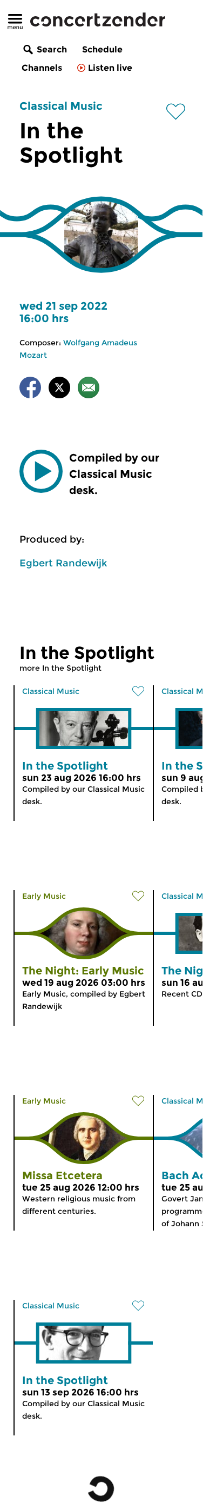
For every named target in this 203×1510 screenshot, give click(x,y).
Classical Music (61, 105)
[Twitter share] (59, 389)
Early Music (44, 896)
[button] (41, 471)
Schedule (102, 49)
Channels (42, 68)
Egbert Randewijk (63, 563)
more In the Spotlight (60, 668)
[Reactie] (88, 389)
